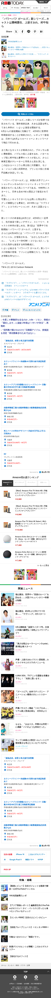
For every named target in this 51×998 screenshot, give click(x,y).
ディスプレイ (31, 482)
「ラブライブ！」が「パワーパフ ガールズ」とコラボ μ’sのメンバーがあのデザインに (28, 298)
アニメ (16, 310)
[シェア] (22, 31)
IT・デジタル (15, 7)
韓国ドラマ (29, 859)
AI (5, 859)
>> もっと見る (43, 565)
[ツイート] (16, 31)
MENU (41, 2)
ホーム (5, 7)
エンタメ (35, 7)
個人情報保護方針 (36, 983)
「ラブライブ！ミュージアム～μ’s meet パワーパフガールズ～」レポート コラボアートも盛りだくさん (27, 291)
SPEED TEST (25, 7)
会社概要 (26, 983)
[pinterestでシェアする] (34, 31)
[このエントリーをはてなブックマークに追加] (41, 31)
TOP (25, 971)
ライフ (46, 7)
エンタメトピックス (33, 310)
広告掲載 (19, 983)
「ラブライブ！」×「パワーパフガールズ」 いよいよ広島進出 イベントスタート (27, 284)
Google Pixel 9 (15, 859)
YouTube (36, 979)
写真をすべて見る (27, 114)
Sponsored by (34, 472)
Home (14, 979)
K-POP (40, 859)
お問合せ (12, 983)
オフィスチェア (19, 482)
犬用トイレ (43, 482)
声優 (6, 310)
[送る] (28, 31)
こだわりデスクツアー (36, 854)
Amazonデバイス (7, 483)
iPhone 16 (20, 854)
